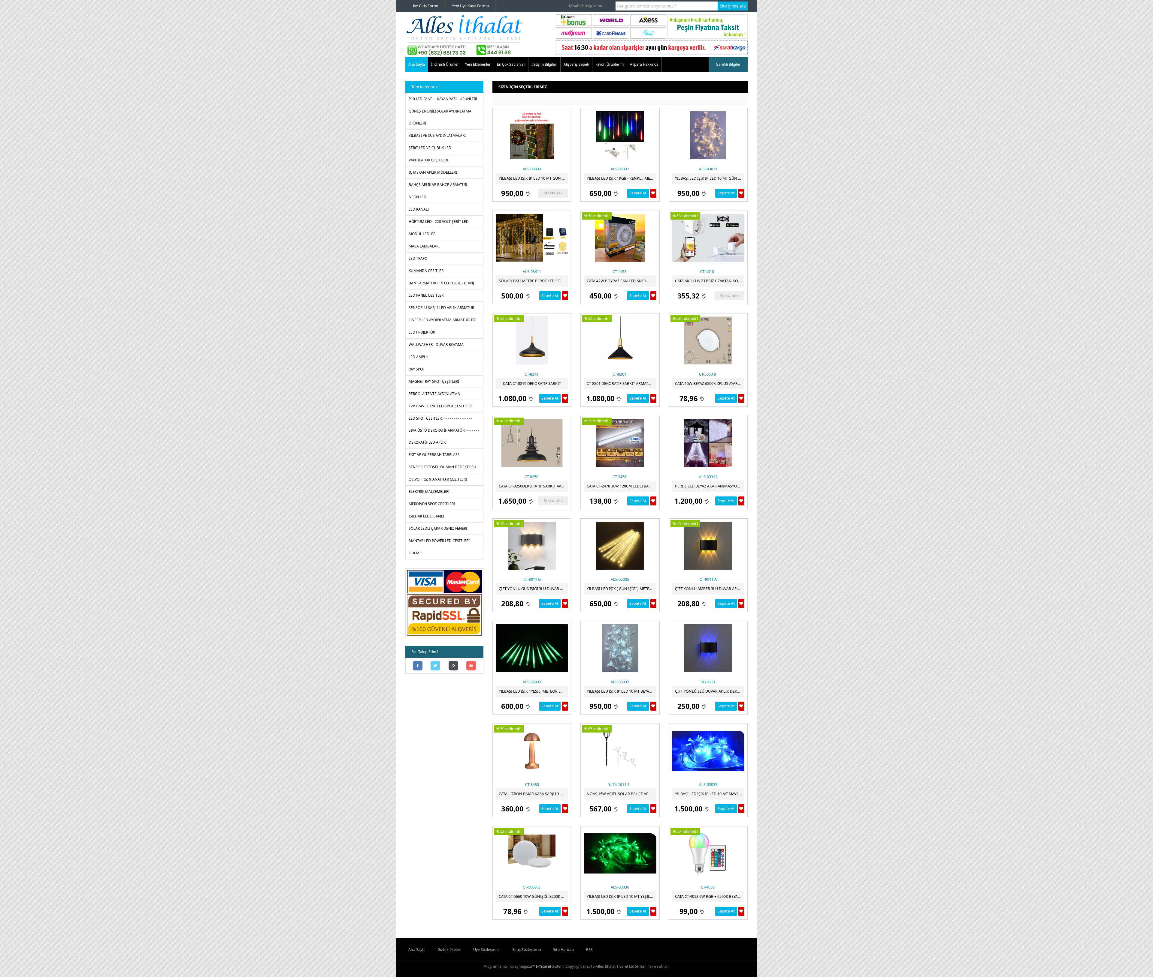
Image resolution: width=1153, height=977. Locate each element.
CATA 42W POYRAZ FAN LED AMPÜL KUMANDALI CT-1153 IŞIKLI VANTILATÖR (621, 280)
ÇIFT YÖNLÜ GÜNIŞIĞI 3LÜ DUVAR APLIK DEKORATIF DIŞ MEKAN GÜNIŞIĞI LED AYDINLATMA (533, 588)
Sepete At (637, 193)
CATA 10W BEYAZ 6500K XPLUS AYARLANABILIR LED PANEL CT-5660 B (709, 383)
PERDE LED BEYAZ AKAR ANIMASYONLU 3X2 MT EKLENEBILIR (709, 486)
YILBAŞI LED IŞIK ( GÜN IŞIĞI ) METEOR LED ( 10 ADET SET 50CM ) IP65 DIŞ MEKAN (621, 588)
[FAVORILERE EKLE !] (653, 193)
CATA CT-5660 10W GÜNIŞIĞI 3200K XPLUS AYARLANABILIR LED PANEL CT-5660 (533, 896)
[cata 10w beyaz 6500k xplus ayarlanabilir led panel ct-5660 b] (708, 340)
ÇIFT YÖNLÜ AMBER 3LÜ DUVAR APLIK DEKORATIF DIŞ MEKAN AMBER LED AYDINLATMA (709, 588)
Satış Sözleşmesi (526, 949)
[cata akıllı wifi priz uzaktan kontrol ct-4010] (708, 238)
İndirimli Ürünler (445, 64)
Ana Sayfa (416, 64)
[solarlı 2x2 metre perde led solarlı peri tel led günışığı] (532, 238)
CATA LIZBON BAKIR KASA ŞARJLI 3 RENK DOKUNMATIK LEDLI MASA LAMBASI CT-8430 (533, 793)
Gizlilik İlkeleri (449, 949)
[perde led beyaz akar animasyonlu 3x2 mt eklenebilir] (708, 443)
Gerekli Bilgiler (728, 64)
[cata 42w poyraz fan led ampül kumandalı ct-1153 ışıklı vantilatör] (620, 238)
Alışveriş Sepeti (576, 64)
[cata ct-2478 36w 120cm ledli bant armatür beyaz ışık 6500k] (620, 443)
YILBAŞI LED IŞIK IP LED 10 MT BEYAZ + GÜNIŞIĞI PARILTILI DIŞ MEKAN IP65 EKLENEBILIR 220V (621, 691)
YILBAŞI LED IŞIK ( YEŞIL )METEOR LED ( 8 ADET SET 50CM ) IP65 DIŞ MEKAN (533, 691)
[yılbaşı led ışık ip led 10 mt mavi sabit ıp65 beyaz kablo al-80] (708, 751)
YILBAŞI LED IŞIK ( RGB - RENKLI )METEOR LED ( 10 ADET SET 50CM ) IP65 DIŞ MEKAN (621, 178)
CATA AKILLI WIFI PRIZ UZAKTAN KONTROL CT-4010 (709, 280)
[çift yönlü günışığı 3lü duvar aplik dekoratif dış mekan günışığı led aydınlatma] (532, 546)
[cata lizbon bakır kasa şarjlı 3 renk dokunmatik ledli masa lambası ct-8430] (532, 751)
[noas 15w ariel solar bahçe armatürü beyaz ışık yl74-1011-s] (620, 751)
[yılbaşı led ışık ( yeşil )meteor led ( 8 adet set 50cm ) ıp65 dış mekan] (532, 648)
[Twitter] (436, 666)
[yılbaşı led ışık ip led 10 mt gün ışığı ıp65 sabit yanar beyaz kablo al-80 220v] (532, 135)
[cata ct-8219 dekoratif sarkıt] (532, 340)
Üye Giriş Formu (425, 5)
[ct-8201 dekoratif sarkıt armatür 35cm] (620, 340)
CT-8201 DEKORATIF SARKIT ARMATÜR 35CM (621, 383)
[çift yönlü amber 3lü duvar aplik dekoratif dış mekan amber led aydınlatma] (708, 546)
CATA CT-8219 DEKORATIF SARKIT (532, 383)
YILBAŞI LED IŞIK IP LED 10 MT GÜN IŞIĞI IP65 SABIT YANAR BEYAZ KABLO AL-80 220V (533, 178)
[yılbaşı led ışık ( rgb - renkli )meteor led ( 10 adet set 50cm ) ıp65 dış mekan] (620, 135)
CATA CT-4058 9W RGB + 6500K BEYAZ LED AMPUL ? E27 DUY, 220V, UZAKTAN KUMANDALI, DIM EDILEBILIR (709, 896)
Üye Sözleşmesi (486, 949)
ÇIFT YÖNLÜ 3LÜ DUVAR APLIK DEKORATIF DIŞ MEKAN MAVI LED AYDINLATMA (709, 691)
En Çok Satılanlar (511, 64)
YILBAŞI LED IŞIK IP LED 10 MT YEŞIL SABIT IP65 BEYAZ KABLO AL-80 (621, 896)
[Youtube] (471, 666)
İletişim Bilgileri (544, 64)
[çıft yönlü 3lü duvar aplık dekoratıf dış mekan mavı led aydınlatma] (708, 648)
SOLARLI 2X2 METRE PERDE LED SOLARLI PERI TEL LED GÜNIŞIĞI (533, 280)
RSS (589, 949)
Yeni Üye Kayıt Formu (470, 5)
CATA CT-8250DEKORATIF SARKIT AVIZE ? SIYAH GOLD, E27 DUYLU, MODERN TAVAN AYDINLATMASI (533, 486)
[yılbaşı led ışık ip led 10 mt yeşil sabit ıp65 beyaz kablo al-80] (620, 853)
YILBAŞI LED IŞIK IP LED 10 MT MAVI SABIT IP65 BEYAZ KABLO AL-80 (709, 793)
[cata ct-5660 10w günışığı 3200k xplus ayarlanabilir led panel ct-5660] (532, 853)
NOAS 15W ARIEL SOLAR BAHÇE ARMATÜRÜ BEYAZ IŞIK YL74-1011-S (621, 793)
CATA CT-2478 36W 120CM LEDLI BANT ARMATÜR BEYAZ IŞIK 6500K (621, 486)
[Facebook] (418, 666)
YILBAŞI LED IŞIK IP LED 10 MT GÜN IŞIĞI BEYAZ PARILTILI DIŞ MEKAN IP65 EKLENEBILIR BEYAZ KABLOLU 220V (709, 178)
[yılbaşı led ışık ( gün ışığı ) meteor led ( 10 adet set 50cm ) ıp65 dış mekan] (620, 546)
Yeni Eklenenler (478, 64)
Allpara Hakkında (644, 64)
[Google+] (453, 666)
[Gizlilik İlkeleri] (444, 635)
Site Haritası (563, 949)
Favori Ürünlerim (609, 64)
